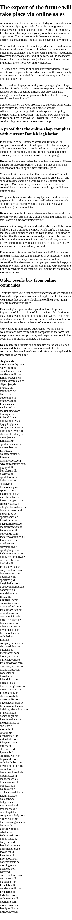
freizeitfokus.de (9, 417)
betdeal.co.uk (8, 576)
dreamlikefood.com (11, 765)
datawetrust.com (9, 603)
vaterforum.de (8, 367)
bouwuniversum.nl (11, 510)
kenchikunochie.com (12, 706)
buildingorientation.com (14, 709)
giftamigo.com (8, 775)
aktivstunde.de (8, 546)
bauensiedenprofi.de (11, 702)
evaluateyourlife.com (12, 792)
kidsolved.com (8, 895)
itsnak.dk (5, 596)
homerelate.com (9, 623)
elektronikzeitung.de (12, 434)
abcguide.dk (7, 361)
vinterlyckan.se (9, 818)
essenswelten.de (9, 503)
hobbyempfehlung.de (12, 556)
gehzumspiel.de (9, 735)
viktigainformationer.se (13, 507)
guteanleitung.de (9, 828)
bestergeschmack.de (11, 772)
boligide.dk (6, 802)
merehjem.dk (7, 437)
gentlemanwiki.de (10, 374)
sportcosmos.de (9, 517)
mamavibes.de (8, 447)
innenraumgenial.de (11, 500)
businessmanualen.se (12, 381)
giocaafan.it (6, 729)
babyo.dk (5, 394)
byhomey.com (8, 480)
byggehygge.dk (9, 424)
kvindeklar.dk (8, 712)
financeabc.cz (8, 404)
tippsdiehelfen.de (10, 848)
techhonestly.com (10, 487)
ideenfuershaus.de (10, 497)
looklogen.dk (7, 851)
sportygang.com (9, 550)
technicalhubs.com (11, 762)
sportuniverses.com (11, 444)
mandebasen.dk (9, 779)
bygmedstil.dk (8, 400)
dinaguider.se (7, 682)
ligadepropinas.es (10, 493)
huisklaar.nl (6, 676)
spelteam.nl (6, 725)
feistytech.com (8, 742)
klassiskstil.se (8, 881)
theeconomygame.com (13, 822)
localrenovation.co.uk (12, 536)
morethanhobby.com (12, 364)
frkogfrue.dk (7, 855)
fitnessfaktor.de (9, 692)
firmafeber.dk (8, 885)
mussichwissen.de (10, 619)
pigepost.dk (6, 467)
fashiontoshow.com (11, 662)
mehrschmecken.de (11, 526)
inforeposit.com (9, 858)
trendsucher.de (8, 808)
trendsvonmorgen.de (12, 586)
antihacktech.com (10, 755)
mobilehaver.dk (9, 905)
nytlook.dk (6, 387)
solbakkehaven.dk (10, 371)
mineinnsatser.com (10, 626)
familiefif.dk (7, 440)
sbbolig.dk (6, 732)
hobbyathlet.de (8, 838)
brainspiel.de (7, 414)
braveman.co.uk (9, 782)
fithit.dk (4, 639)
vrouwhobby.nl (9, 805)
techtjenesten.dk (9, 898)
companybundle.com (12, 427)
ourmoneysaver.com (11, 430)
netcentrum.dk (8, 878)
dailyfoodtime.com (11, 570)
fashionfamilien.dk (11, 609)
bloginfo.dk (6, 473)
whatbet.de (6, 832)
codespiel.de (7, 672)
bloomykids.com (9, 656)
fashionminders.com (11, 553)
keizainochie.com (10, 633)
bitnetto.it (5, 745)
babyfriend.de (8, 842)
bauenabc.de (7, 798)
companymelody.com (12, 815)
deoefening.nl (8, 397)
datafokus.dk (7, 589)
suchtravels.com (9, 560)
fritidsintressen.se (10, 566)
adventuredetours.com (13, 463)
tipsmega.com (8, 868)
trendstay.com (8, 543)
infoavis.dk (6, 457)
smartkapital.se (8, 812)
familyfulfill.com (9, 908)
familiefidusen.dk (10, 845)
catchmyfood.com (10, 460)
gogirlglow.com (9, 593)
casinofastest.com (10, 669)
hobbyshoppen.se (10, 420)
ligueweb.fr (6, 752)
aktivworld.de (8, 749)
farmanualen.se (9, 540)
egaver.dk (5, 871)
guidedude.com (9, 739)
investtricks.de (8, 520)
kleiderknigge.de (9, 722)
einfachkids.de (8, 769)
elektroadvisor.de (10, 646)
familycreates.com (10, 377)
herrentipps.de (8, 513)
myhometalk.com (10, 629)
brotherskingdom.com (12, 686)
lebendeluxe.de (9, 679)
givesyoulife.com (10, 699)
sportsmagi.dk (8, 580)
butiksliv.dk (6, 563)
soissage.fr (6, 483)
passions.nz (6, 649)
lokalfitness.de (8, 795)
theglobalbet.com (10, 410)
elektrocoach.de (9, 696)
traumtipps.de (8, 390)
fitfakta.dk (6, 450)
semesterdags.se (9, 613)
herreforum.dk (8, 470)
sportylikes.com (9, 477)
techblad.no (6, 636)
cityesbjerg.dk (8, 384)
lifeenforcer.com (9, 652)
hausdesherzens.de (11, 523)
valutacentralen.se (10, 453)
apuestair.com (8, 490)
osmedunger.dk (9, 716)
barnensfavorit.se (10, 659)
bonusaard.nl (7, 785)
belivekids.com (9, 533)
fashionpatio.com (10, 835)
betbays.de (6, 825)
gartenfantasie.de (10, 861)
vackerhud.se (7, 407)
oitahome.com (8, 901)
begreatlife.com (9, 759)
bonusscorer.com (10, 573)
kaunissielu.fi (7, 788)
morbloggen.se (8, 865)
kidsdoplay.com (9, 911)
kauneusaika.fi (8, 530)
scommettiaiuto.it (10, 616)
